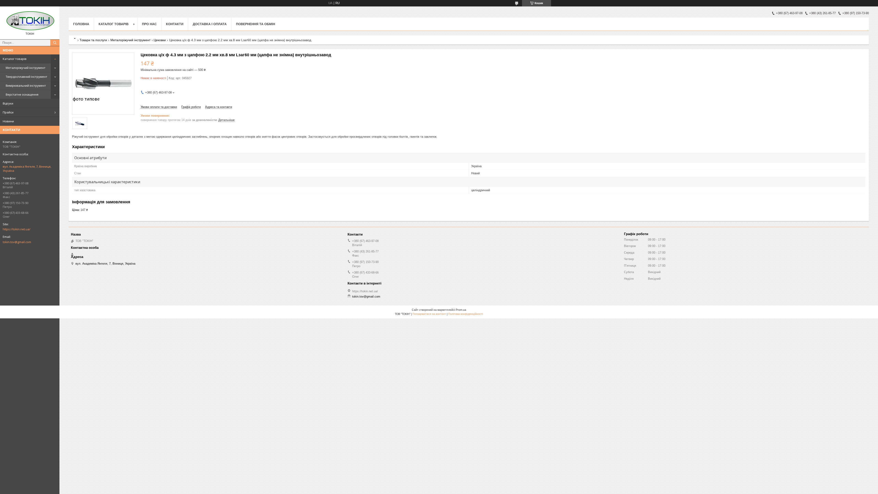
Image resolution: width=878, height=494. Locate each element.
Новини (8, 121)
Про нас (149, 24)
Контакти (174, 24)
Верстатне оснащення (22, 94)
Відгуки (8, 103)
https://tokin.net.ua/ (16, 229)
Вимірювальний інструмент (26, 85)
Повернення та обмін (255, 24)
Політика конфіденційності (465, 314)
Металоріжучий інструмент (26, 68)
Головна (81, 24)
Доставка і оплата (210, 24)
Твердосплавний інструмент (26, 77)
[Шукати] (54, 42)
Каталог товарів (15, 59)
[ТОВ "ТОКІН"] (29, 21)
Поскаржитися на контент (429, 314)
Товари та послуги (93, 40)
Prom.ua (461, 309)
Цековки (160, 40)
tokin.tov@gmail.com (17, 242)
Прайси (8, 112)
